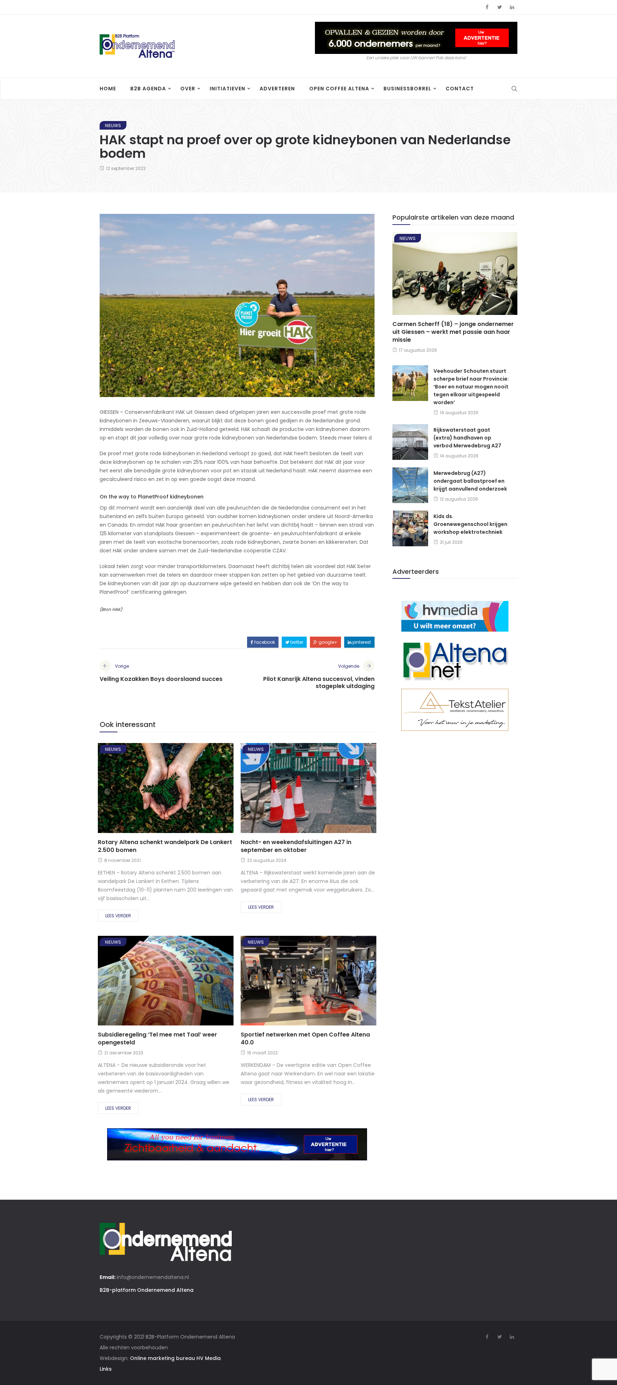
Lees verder (118, 916)
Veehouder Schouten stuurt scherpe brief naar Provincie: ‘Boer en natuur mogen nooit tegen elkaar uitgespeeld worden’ (471, 386)
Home (108, 88)
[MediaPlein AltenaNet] (454, 659)
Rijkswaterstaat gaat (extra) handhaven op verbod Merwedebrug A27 (467, 437)
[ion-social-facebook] (487, 7)
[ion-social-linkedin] (512, 7)
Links (106, 1369)
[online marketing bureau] (454, 615)
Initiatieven (227, 88)
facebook (264, 642)
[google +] (178, 790)
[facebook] (139, 790)
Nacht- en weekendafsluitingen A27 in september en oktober (296, 846)
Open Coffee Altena (339, 88)
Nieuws (113, 125)
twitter (296, 642)
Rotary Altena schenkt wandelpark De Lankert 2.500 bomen (165, 846)
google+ (327, 642)
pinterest (361, 642)
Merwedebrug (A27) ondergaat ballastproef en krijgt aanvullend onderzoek (470, 481)
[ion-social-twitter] (499, 7)
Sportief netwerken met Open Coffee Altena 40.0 (305, 1038)
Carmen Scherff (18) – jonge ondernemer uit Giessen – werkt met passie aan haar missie (453, 332)
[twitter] (158, 790)
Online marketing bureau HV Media (175, 1358)
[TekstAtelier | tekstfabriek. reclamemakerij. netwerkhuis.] (454, 709)
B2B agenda (148, 88)
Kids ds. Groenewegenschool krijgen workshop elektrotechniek (470, 524)
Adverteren (277, 88)
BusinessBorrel (407, 88)
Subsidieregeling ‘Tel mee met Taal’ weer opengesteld (157, 1038)
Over (187, 88)
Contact (460, 88)
